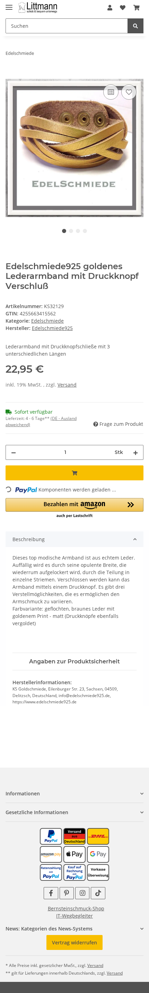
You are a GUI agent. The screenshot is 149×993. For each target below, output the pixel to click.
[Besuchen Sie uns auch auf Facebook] (51, 893)
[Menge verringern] (13, 452)
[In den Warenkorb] (11, 75)
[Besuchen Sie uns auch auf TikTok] (98, 893)
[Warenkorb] (136, 8)
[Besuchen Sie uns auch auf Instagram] (82, 893)
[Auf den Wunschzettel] (129, 92)
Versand (67, 384)
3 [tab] (78, 231)
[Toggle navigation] (9, 4)
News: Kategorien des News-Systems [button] (49, 928)
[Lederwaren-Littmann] (38, 8)
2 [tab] (71, 231)
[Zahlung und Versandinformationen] (74, 836)
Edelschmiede (47, 320)
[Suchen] (135, 25)
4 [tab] (85, 231)
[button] (110, 8)
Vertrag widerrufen (74, 942)
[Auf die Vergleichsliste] (111, 92)
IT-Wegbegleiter (74, 915)
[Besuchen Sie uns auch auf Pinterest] (67, 893)
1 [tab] (64, 231)
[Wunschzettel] (122, 8)
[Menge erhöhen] (135, 452)
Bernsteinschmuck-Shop (76, 908)
